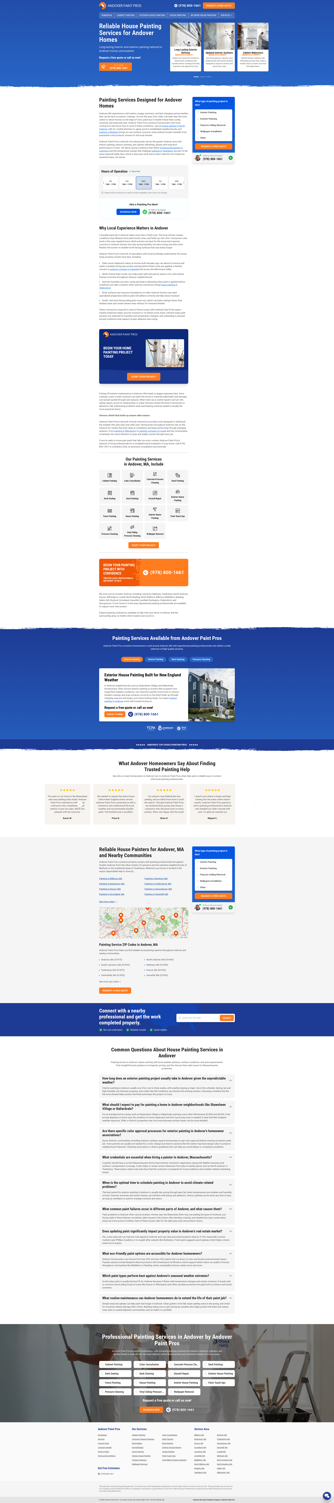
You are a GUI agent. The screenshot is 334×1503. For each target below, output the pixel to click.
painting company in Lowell (152, 431)
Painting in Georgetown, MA (158, 889)
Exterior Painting (132, 659)
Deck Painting (167, 1439)
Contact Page (103, 1443)
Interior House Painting (203, 15)
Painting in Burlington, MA (111, 884)
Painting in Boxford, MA (156, 878)
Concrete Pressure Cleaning (143, 1439)
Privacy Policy (103, 1452)
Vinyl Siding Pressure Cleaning (174, 1460)
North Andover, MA (224, 1460)
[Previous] (103, 182)
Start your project (144, 545)
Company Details (105, 1447)
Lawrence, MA (200, 1452)
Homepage (107, 15)
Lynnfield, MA (199, 1456)
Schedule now (151, 1409)
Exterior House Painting (152, 15)
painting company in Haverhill (124, 269)
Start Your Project (143, 376)
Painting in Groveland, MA (111, 894)
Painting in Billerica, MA (110, 878)
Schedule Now (128, 212)
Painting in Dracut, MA (110, 889)
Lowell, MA (221, 1452)
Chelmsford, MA (223, 1439)
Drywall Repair (138, 1447)
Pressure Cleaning (201, 659)
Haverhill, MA (222, 1447)
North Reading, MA (224, 1464)
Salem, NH (221, 1468)
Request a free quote (218, 5)
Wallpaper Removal (139, 1464)
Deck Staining (178, 659)
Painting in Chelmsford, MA (158, 884)
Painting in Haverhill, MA (156, 894)
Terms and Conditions (106, 1456)
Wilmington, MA (223, 1472)
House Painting (178, 15)
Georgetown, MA (224, 1443)
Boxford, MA (222, 1435)
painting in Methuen (108, 132)
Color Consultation (169, 1435)
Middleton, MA (200, 1460)
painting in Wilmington (125, 431)
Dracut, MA (198, 1443)
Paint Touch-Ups (168, 1456)
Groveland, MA (200, 1447)
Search (227, 1018)
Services (225, 15)
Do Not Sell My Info (157, 1500)
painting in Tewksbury (162, 151)
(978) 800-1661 (119, 67)
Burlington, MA (200, 1439)
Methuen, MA (222, 1456)
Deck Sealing (137, 1443)
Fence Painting (138, 1452)
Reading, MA (199, 1468)
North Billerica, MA (201, 1464)
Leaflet (185, 937)
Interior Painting (155, 659)
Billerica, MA (199, 1435)
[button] (176, 915)
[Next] (184, 182)
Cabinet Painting (126, 15)
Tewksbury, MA (200, 1472)
